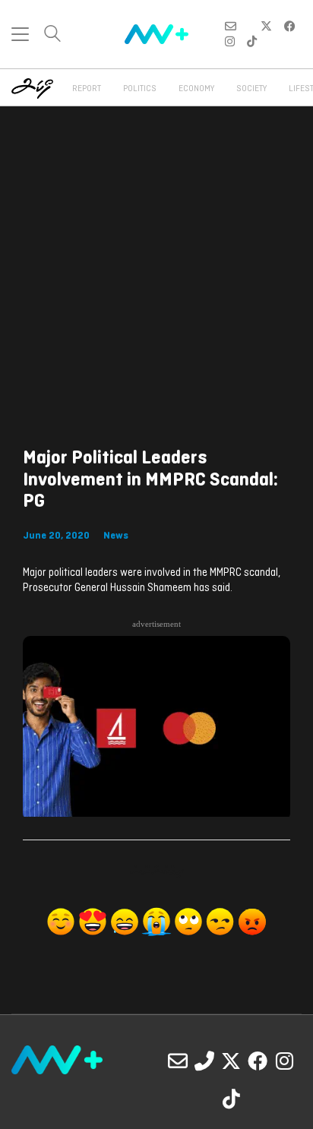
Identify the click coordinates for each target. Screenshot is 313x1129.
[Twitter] (231, 1060)
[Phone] (204, 1060)
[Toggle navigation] (20, 34)
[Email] (178, 1060)
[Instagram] (284, 1060)
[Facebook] (257, 1060)
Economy (196, 88)
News (115, 536)
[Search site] (52, 35)
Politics (139, 88)
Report (86, 88)
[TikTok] (231, 1098)
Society (251, 88)
